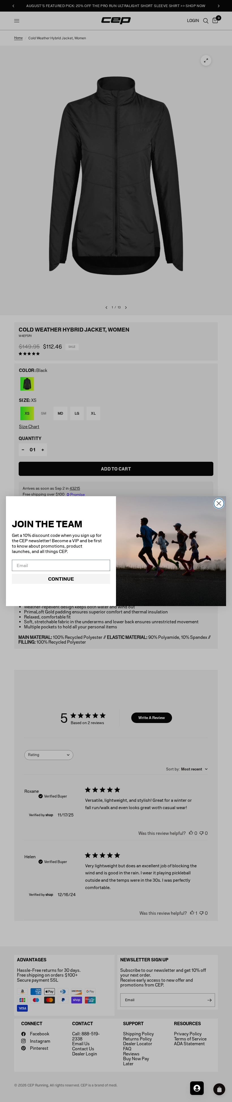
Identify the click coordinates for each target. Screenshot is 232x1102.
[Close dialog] (219, 503)
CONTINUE (61, 579)
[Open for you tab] (197, 1088)
